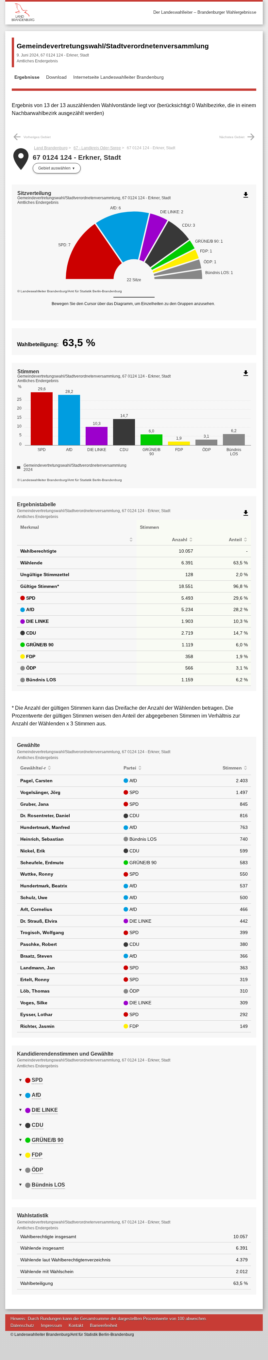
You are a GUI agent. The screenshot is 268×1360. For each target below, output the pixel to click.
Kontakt (76, 1325)
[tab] (134, 1080)
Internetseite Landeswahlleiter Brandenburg (118, 77)
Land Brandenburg (51, 148)
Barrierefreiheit (103, 1325)
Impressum (51, 1325)
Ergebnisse (27, 77)
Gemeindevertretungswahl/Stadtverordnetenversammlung (113, 46)
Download (56, 77)
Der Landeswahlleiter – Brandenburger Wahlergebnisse (204, 12)
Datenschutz (22, 1325)
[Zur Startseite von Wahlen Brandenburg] (73, 12)
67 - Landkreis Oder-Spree (97, 148)
